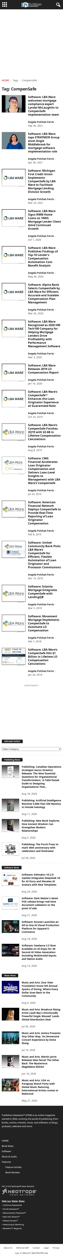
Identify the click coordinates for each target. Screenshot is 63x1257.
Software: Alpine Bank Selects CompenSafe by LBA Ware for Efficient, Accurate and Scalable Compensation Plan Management (44, 293)
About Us (8, 1247)
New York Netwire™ (11, 1217)
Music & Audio (9, 1156)
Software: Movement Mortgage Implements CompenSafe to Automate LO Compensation (43, 623)
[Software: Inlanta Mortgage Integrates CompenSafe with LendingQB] (14, 594)
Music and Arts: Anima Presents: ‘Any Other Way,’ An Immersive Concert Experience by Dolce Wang (41, 1038)
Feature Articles (13, 1167)
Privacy (56, 1247)
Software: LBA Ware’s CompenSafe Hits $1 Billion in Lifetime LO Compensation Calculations (42, 657)
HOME (5, 1140)
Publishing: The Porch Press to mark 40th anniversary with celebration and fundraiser (40, 848)
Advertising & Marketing (13, 1224)
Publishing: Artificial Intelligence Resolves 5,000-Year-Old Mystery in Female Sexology (41, 804)
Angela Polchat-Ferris (41, 122)
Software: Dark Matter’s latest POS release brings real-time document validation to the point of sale (40, 903)
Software (6, 1151)
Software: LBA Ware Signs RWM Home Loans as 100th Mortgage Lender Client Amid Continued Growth (44, 220)
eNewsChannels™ (10, 1220)
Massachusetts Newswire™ (14, 1213)
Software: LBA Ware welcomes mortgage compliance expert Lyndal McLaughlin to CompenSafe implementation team (43, 106)
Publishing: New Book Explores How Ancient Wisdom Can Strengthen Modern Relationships (40, 825)
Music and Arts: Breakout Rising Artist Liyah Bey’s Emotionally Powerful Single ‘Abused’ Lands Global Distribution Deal (41, 1014)
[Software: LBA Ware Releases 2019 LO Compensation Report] (14, 373)
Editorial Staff (22, 1247)
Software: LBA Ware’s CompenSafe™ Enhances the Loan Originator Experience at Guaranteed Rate (43, 399)
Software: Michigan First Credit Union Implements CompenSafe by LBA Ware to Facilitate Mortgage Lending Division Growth (42, 181)
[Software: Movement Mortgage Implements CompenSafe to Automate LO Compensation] (14, 623)
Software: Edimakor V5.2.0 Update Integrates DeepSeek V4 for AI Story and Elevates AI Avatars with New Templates (41, 879)
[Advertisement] (31, 43)
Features (6, 1161)
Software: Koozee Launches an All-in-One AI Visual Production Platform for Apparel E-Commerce (40, 927)
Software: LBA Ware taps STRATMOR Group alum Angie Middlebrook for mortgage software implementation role (43, 142)
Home (5, 80)
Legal (46, 1247)
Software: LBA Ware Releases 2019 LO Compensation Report (43, 368)
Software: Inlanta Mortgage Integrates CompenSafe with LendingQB (42, 592)
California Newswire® (12, 1205)
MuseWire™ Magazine (12, 1228)
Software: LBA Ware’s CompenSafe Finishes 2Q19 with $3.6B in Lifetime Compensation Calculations (44, 432)
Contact (36, 1247)
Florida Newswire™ (11, 1209)
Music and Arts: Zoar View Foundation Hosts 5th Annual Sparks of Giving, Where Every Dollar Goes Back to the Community (40, 989)
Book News (7, 1146)
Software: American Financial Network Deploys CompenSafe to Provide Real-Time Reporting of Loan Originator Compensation (44, 512)
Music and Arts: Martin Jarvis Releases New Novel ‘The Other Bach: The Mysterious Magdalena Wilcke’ (40, 1061)
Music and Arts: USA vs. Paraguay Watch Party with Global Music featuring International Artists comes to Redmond (40, 1087)
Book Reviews (12, 1172)
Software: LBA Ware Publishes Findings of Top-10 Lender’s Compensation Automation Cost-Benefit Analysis (43, 256)
